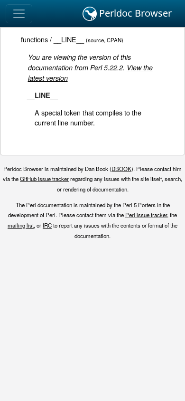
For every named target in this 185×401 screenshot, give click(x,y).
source (96, 40)
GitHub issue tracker (44, 178)
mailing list (21, 225)
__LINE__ (69, 39)
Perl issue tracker (146, 215)
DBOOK (121, 168)
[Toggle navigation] (19, 13)
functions (34, 39)
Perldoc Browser (134, 13)
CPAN (114, 40)
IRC (47, 225)
